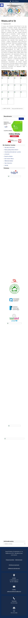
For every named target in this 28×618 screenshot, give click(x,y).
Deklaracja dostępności (14, 568)
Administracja (18, 560)
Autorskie (11, 560)
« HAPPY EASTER (6, 108)
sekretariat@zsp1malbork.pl (14, 591)
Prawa (7, 560)
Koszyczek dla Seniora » (17, 108)
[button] (2, 5)
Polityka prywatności (14, 565)
